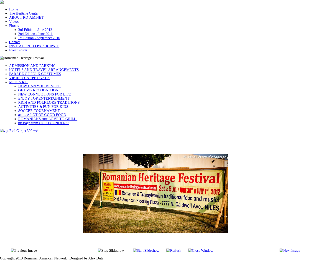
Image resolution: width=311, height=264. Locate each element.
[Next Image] (290, 250)
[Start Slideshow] (146, 250)
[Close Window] (200, 250)
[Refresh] (173, 250)
